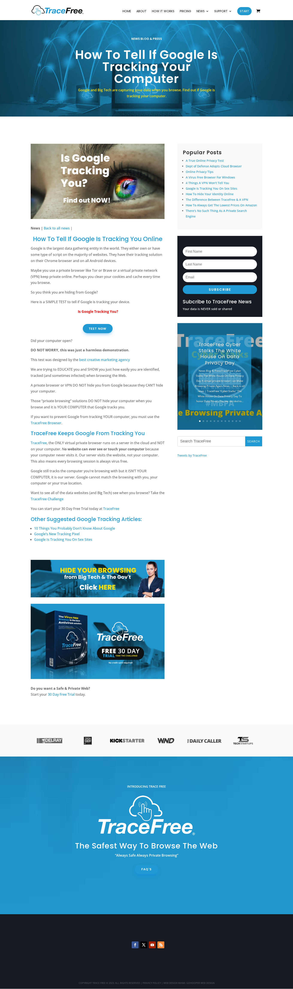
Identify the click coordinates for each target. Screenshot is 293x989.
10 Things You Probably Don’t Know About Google (74, 528)
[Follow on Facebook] (135, 944)
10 (232, 421)
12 (240, 421)
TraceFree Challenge (47, 499)
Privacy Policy (152, 983)
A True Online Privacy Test (205, 161)
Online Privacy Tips (199, 172)
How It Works (163, 11)
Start (244, 11)
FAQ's (146, 869)
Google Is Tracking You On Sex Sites (63, 539)
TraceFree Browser (46, 423)
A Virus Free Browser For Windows (210, 177)
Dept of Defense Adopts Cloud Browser (214, 166)
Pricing (185, 11)
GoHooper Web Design (200, 983)
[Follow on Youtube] (152, 944)
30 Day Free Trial (61, 694)
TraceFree (39, 443)
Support (221, 11)
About (141, 11)
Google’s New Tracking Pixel (57, 534)
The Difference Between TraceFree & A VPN (217, 200)
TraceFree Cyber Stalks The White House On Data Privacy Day (219, 353)
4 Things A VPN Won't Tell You (207, 183)
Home (126, 11)
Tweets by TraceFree (192, 455)
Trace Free (99, 983)
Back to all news (57, 228)
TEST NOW (98, 329)
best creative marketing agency (104, 359)
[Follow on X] (143, 944)
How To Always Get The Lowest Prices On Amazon (221, 205)
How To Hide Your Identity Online (210, 194)
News (200, 11)
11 (236, 421)
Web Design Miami (174, 983)
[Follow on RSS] (160, 944)
